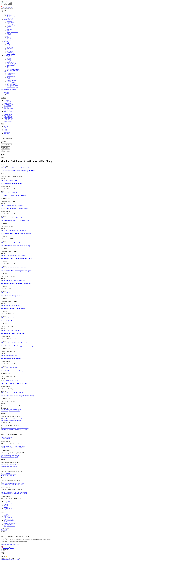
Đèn (8, 67)
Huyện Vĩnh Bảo (8, 121)
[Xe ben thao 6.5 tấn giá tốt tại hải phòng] (11, 192)
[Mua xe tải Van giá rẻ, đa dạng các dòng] (11, 409)
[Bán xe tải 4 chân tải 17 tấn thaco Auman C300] (13, 280)
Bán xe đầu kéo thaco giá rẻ (9, 321)
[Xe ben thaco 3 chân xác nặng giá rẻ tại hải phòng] (13, 230)
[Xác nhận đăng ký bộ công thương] (10, 544)
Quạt (8, 66)
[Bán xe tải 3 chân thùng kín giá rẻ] (9, 292)
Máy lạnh (9, 59)
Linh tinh (9, 78)
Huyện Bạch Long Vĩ (9, 104)
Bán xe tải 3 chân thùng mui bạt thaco (13, 308)
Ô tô (8, 43)
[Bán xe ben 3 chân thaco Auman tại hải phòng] (12, 242)
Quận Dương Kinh (8, 108)
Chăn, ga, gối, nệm (11, 63)
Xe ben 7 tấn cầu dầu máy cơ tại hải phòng (14, 208)
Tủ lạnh (8, 56)
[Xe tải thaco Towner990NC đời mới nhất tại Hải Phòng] (15, 167)
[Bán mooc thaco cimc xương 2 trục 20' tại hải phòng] (14, 392)
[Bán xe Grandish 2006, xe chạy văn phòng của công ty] (14, 428)
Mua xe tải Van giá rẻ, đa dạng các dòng (10, 411)
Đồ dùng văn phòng (11, 84)
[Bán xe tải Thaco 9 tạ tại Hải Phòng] (10, 367)
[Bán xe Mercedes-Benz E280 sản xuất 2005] (12, 418)
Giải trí (8, 77)
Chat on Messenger (14, 559)
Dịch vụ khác (10, 51)
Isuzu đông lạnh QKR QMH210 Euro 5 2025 (12, 484)
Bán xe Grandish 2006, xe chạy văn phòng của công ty (14, 429)
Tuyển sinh (9, 37)
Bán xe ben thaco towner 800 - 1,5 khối (13, 333)
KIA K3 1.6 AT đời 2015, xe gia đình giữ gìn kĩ (12, 447)
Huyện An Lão (7, 103)
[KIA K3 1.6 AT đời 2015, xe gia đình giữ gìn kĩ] (13, 446)
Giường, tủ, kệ (10, 62)
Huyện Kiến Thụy (8, 114)
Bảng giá (6, 516)
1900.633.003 (4, 530)
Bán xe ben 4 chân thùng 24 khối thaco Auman (15, 220)
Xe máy (9, 44)
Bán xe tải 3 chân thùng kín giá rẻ (11, 296)
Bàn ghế (9, 61)
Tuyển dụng (10, 38)
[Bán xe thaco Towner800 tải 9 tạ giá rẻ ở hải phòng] (14, 342)
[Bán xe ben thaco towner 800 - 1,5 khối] (11, 330)
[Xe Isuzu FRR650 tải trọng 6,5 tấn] (10, 464)
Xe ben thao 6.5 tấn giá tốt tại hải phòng (13, 195)
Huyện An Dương (8, 101)
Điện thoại (9, 21)
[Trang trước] (1, 407)
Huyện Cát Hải (7, 106)
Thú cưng (9, 74)
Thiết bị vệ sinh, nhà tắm (13, 69)
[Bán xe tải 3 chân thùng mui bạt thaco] (10, 305)
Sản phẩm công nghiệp (12, 85)
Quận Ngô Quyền (8, 117)
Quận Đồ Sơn (7, 107)
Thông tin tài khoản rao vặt (10, 523)
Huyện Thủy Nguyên (9, 118)
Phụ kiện (9, 33)
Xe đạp (8, 45)
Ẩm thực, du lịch (11, 76)
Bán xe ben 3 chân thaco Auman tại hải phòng (15, 245)
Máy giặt (9, 58)
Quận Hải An (7, 110)
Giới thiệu (6, 515)
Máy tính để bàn (11, 25)
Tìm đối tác (9, 52)
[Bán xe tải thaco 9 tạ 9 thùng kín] (9, 355)
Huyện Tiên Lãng (8, 119)
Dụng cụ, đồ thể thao (12, 83)
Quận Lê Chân (7, 115)
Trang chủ (6, 92)
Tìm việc (9, 40)
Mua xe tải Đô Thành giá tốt (7, 475)
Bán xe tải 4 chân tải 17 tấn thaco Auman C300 (16, 283)
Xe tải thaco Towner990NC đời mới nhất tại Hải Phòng (18, 171)
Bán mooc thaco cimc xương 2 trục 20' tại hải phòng (17, 396)
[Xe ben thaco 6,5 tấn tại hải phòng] (9, 180)
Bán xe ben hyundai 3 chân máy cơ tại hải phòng (16, 258)
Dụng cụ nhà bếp (11, 65)
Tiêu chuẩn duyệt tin (9, 520)
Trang (2, 405)
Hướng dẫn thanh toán (9, 526)
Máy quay (9, 27)
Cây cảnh (9, 81)
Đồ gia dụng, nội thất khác (13, 70)
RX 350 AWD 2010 (5, 438)
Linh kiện (9, 34)
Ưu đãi (5, 521)
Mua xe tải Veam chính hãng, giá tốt (9, 457)
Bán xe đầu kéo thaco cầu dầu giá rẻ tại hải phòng (16, 271)
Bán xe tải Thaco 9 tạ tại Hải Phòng (12, 371)
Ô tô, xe (6, 126)
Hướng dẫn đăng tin (8, 524)
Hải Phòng (6, 93)
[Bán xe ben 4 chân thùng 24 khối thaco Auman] (13, 217)
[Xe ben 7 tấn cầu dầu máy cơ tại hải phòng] (12, 205)
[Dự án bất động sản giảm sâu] (8, 89)
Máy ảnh (9, 26)
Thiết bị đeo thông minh (12, 32)
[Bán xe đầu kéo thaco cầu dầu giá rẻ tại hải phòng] (13, 267)
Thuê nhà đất (10, 18)
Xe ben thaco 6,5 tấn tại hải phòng (11, 183)
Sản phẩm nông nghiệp (12, 87)
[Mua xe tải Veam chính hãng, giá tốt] (10, 455)
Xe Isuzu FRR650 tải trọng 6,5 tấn (9, 466)
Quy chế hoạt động (8, 519)
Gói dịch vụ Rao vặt (7, 7)
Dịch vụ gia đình (11, 54)
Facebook (6, 534)
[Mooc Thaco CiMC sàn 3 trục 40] (9, 380)
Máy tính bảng (10, 22)
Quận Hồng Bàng (8, 111)
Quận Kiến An (7, 112)
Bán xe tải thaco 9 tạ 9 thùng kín (11, 358)
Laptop (8, 23)
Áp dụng (3, 141)
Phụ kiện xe (9, 48)
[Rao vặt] (6, 5)
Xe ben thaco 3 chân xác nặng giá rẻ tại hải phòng (16, 233)
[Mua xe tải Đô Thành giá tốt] (8, 474)
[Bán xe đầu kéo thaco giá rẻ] (8, 317)
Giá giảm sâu (10, 15)
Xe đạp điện (10, 47)
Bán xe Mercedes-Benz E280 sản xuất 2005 (11, 420)
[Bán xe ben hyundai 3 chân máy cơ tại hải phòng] (13, 255)
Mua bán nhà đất (11, 16)
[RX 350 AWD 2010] (6, 437)
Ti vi (8, 30)
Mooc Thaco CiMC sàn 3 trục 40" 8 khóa (14, 383)
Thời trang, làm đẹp (11, 73)
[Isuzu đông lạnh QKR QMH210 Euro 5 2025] (12, 483)
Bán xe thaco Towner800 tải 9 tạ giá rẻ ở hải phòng (17, 346)
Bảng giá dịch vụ (8, 517)
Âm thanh (9, 29)
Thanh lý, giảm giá (11, 80)
